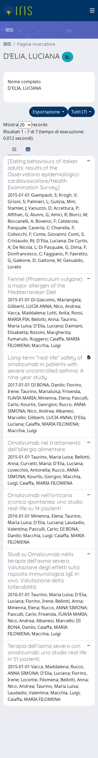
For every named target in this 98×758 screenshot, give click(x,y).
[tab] (14, 149)
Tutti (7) (79, 112)
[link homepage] (19, 10)
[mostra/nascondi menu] (92, 10)
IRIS (7, 44)
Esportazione (47, 112)
